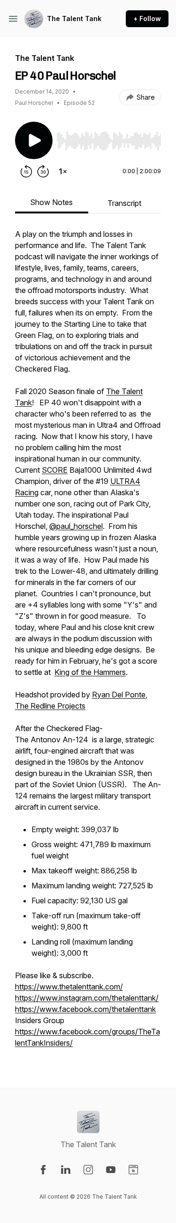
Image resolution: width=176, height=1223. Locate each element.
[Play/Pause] (34, 140)
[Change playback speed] (63, 171)
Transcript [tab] (124, 203)
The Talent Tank (74, 18)
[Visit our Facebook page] (43, 1169)
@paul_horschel (76, 526)
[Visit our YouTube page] (110, 1169)
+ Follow (147, 18)
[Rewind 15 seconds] (26, 171)
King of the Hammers (90, 672)
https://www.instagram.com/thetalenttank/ (87, 998)
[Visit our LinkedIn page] (65, 1169)
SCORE (55, 470)
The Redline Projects (50, 705)
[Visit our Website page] (133, 1169)
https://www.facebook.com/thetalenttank (85, 1009)
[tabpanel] (88, 643)
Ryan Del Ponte (118, 694)
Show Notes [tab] (51, 202)
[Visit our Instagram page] (88, 1169)
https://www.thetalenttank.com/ (69, 986)
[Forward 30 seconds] (43, 171)
